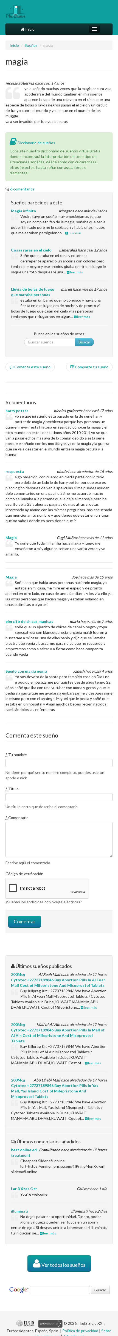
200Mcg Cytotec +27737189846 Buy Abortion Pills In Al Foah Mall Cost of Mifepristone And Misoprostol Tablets (58, 980)
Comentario (17, 817)
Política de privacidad (80, 1330)
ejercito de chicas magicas (29, 621)
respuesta (14, 471)
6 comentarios (22, 189)
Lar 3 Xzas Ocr (24, 1188)
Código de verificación (24, 873)
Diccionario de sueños (36, 142)
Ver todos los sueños (63, 1265)
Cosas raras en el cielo (31, 250)
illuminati (19, 1211)
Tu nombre (16, 754)
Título (12, 788)
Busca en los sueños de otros (59, 333)
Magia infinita (23, 211)
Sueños (31, 45)
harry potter (16, 410)
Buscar (84, 342)
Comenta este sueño (31, 367)
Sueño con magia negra (26, 671)
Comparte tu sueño (91, 367)
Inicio (29, 29)
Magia (11, 537)
